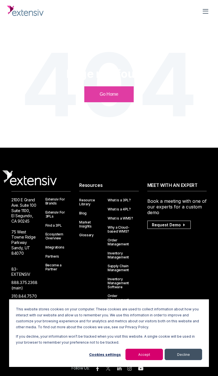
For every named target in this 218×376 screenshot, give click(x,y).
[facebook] (97, 368)
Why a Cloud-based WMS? (118, 229)
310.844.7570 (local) (24, 299)
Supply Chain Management (118, 268)
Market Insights (85, 224)
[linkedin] (119, 368)
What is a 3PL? (119, 200)
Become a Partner (53, 267)
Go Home (109, 94)
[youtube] (140, 368)
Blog (83, 213)
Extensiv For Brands (55, 201)
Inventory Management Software (118, 283)
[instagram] (129, 368)
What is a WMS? (120, 218)
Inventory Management (118, 255)
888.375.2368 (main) (24, 285)
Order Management (118, 242)
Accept (144, 354)
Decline (183, 354)
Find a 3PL (53, 225)
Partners (52, 256)
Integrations (54, 247)
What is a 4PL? (119, 209)
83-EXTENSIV (20, 272)
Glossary (86, 235)
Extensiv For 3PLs (55, 214)
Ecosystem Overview (54, 236)
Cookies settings (105, 354)
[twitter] (108, 369)
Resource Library (87, 202)
